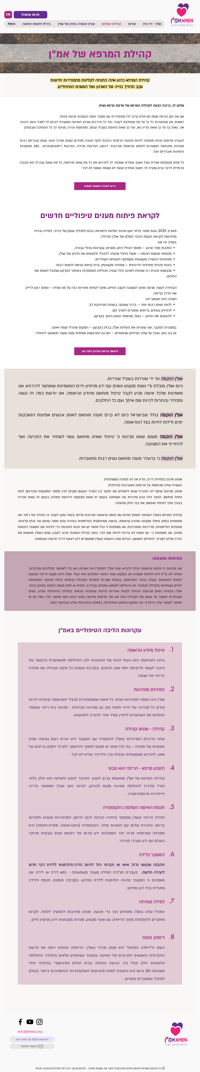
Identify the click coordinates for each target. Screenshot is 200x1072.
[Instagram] (39, 1022)
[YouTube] (30, 1022)
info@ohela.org (30, 1031)
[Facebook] (20, 1022)
